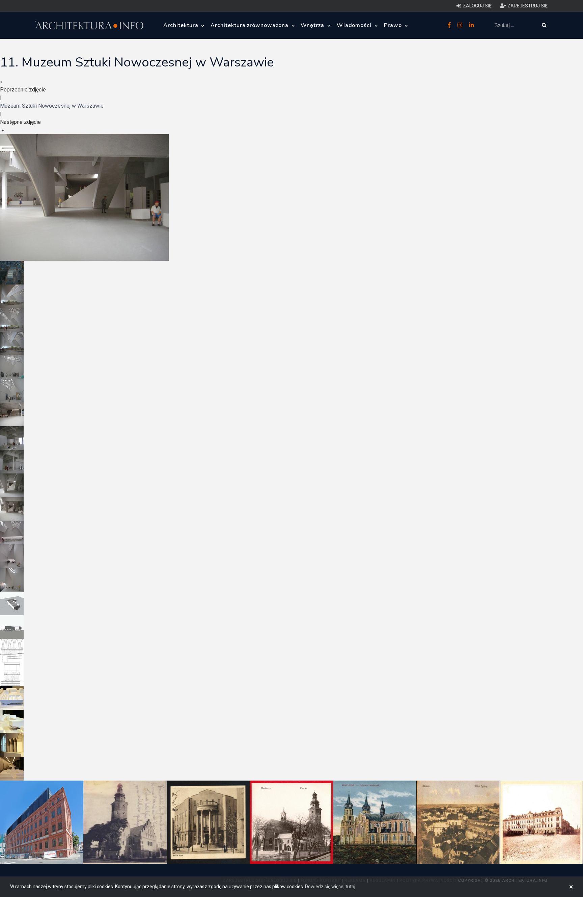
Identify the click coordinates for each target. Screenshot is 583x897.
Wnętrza (313, 25)
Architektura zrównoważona (250, 25)
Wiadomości (355, 25)
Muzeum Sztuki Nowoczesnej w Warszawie (52, 106)
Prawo (394, 25)
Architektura (181, 25)
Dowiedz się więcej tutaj (330, 886)
